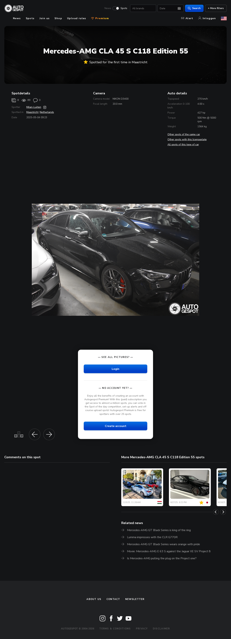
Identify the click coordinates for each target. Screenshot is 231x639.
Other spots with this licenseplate (187, 139)
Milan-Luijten (33, 107)
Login (115, 369)
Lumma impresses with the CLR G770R (152, 537)
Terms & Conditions (115, 628)
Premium (101, 18)
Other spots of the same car (183, 134)
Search (196, 8)
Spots (124, 8)
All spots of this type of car (183, 144)
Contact (113, 599)
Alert (189, 18)
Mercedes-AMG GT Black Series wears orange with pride (163, 544)
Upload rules (76, 18)
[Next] (223, 512)
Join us (45, 18)
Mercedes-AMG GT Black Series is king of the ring (159, 530)
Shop (58, 18)
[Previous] (215, 512)
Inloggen (209, 18)
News (107, 8)
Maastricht (32, 112)
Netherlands (47, 112)
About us (93, 599)
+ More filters (216, 8)
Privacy (142, 628)
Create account (115, 426)
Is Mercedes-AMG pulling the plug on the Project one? (162, 558)
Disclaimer (161, 628)
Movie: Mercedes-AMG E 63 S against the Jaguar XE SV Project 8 (169, 551)
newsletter (135, 599)
